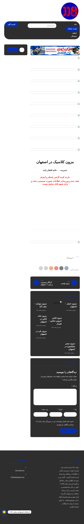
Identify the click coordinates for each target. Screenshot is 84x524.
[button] (66, 268)
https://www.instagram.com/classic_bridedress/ (55, 202)
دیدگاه (74, 386)
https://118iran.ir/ (55, 238)
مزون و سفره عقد (71, 310)
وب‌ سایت (44, 409)
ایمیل (60, 409)
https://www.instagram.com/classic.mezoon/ (50, 198)
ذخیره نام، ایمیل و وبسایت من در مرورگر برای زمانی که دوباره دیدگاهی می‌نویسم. (55, 422)
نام (75, 409)
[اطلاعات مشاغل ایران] (70, 11)
